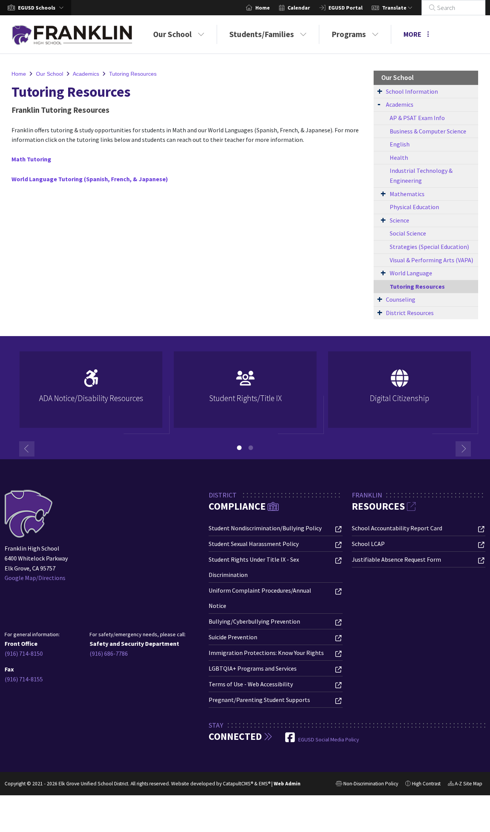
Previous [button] (26, 449)
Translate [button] (395, 7)
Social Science (408, 233)
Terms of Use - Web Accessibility (251, 684)
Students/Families (261, 34)
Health (399, 157)
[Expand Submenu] (380, 91)
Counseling (400, 299)
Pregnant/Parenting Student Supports (259, 700)
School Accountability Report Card (397, 528)
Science (399, 220)
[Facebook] (290, 739)
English (400, 144)
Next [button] (463, 449)
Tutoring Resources (133, 74)
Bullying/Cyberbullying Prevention (254, 621)
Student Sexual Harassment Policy (254, 544)
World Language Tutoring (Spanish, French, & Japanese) (89, 179)
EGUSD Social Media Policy (328, 739)
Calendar (298, 7)
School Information (412, 91)
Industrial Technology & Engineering (421, 175)
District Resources (410, 313)
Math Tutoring (31, 159)
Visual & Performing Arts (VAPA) (431, 260)
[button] (42, 7)
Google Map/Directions (35, 578)
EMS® (264, 783)
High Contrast (426, 783)
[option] (91, 392)
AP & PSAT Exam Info (417, 118)
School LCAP (368, 544)
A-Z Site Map (465, 784)
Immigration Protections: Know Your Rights (266, 652)
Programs (349, 34)
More (412, 34)
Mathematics (407, 194)
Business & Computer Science (428, 131)
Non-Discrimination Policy (367, 784)
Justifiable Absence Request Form (396, 559)
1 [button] (239, 448)
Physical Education (414, 207)
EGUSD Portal (345, 7)
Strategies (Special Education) (429, 246)
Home (262, 7)
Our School (172, 34)
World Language (411, 273)
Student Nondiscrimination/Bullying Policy (265, 528)
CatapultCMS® (238, 783)
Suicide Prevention (233, 637)
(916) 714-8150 (24, 653)
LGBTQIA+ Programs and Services (253, 668)
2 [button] (251, 448)
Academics (86, 74)
